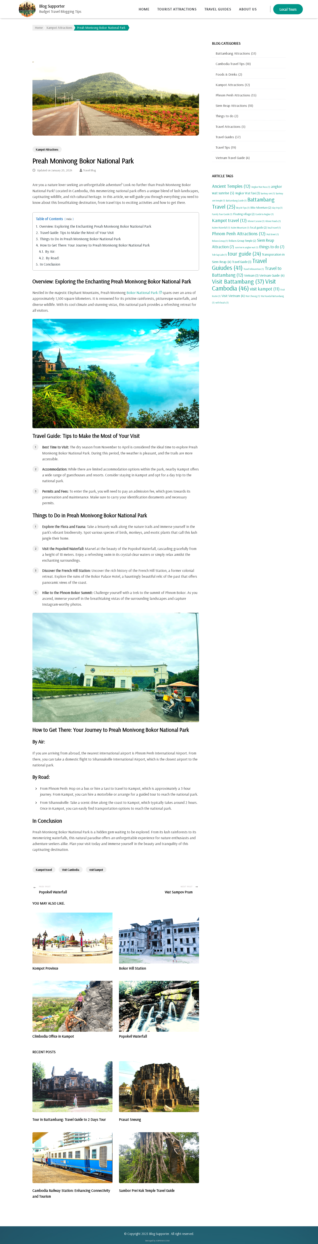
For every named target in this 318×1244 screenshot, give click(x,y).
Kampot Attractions (47, 149)
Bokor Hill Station (132, 968)
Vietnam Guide (271, 275)
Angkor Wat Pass (260, 186)
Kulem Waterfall (221, 227)
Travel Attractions (228, 126)
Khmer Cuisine (256, 221)
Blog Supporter (52, 6)
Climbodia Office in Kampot (53, 1036)
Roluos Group (220, 240)
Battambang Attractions (233, 53)
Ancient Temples (231, 186)
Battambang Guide (236, 200)
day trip (277, 207)
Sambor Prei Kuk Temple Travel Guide (147, 1190)
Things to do (224, 116)
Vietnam (251, 275)
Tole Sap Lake (219, 254)
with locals (222, 302)
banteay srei (268, 193)
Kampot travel (44, 869)
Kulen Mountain (240, 227)
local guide (258, 227)
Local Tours (288, 9)
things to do (271, 246)
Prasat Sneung (130, 1119)
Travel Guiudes (239, 264)
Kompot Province (45, 968)
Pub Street (273, 234)
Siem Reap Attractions (231, 105)
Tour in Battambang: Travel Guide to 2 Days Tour (69, 1119)
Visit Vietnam (233, 296)
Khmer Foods (273, 221)
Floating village (244, 214)
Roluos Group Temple (242, 240)
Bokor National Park (142, 292)
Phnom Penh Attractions (233, 95)
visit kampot (96, 869)
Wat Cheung (253, 296)
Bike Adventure (261, 207)
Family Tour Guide (222, 214)
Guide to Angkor (264, 214)
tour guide (244, 253)
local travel (274, 227)
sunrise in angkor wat (246, 247)
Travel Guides (225, 137)
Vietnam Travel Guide (230, 158)
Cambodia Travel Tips (230, 64)
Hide (69, 219)
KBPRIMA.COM (163, 1240)
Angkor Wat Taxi (247, 193)
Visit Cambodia (70, 869)
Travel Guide (241, 262)
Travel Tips (223, 147)
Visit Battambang (238, 281)
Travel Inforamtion (254, 269)
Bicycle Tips (243, 207)
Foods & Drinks (226, 74)
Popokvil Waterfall (133, 1036)
